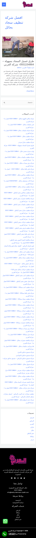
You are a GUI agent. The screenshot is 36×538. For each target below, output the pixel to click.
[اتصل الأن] (4, 534)
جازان (32, 427)
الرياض (32, 421)
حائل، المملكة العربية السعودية (18, 488)
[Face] (15, 478)
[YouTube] (21, 478)
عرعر (32, 440)
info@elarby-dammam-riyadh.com (18, 492)
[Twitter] (24, 478)
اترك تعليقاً (31, 67)
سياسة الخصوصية (18, 502)
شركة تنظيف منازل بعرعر (26, 142)
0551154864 (18, 490)
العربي (24, 67)
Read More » (30, 91)
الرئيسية (18, 500)
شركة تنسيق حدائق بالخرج (26, 352)
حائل (32, 430)
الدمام (32, 418)
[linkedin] (11, 478)
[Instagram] (18, 478)
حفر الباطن (30, 433)
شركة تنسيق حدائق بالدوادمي (25, 355)
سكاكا (32, 436)
